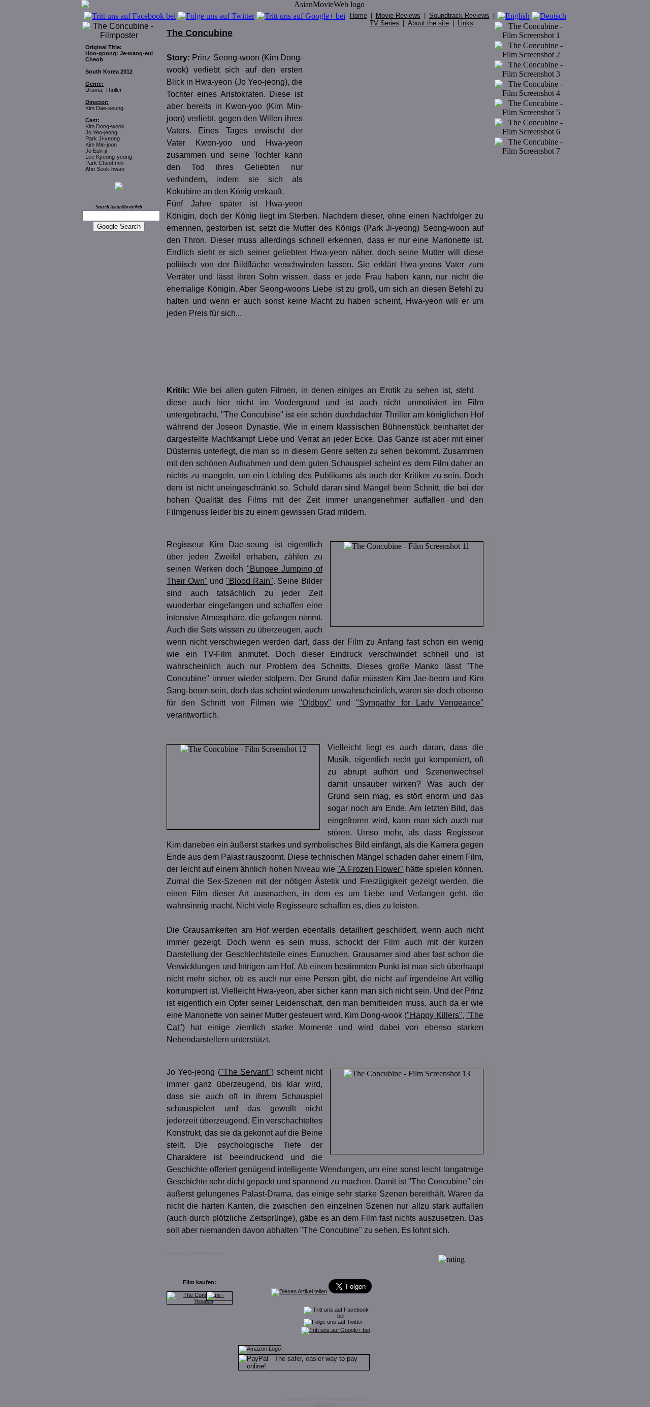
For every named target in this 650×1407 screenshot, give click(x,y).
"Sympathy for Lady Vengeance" (419, 702)
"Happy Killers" (434, 1015)
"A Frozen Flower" (370, 869)
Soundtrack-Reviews (459, 15)
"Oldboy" (315, 702)
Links (465, 23)
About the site (428, 23)
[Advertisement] (398, 121)
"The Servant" (245, 1072)
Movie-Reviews (398, 15)
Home (358, 15)
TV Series (384, 23)
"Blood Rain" (249, 581)
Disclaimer (325, 1404)
